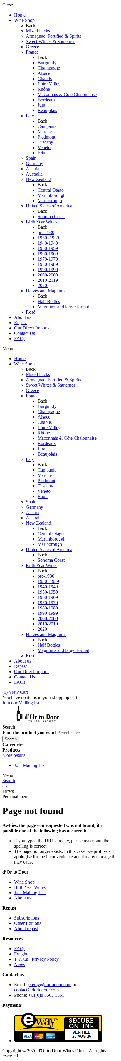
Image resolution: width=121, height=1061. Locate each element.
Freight (20, 953)
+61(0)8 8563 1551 (46, 995)
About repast (26, 928)
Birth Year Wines (30, 887)
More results (13, 755)
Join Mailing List (30, 765)
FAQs (19, 948)
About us (22, 897)
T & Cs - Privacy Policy (36, 959)
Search (8, 780)
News (19, 964)
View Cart (15, 692)
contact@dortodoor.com (36, 989)
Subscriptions (26, 917)
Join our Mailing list (20, 702)
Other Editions (27, 923)
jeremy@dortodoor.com (49, 984)
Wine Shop (24, 881)
